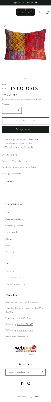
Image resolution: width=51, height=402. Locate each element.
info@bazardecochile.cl (16, 337)
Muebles (9, 212)
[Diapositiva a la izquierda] (19, 79)
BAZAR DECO (21, 397)
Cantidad (6, 104)
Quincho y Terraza (14, 226)
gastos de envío (10, 99)
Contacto (9, 252)
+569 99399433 (25, 324)
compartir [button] (10, 181)
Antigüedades (12, 232)
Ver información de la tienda (19, 147)
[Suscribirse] (42, 372)
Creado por (33, 397)
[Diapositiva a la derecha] (32, 79)
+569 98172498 (25, 330)
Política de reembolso (15, 284)
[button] (3, 12)
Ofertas (9, 246)
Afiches (9, 239)
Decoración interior (14, 219)
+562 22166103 (22, 318)
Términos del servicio (15, 278)
